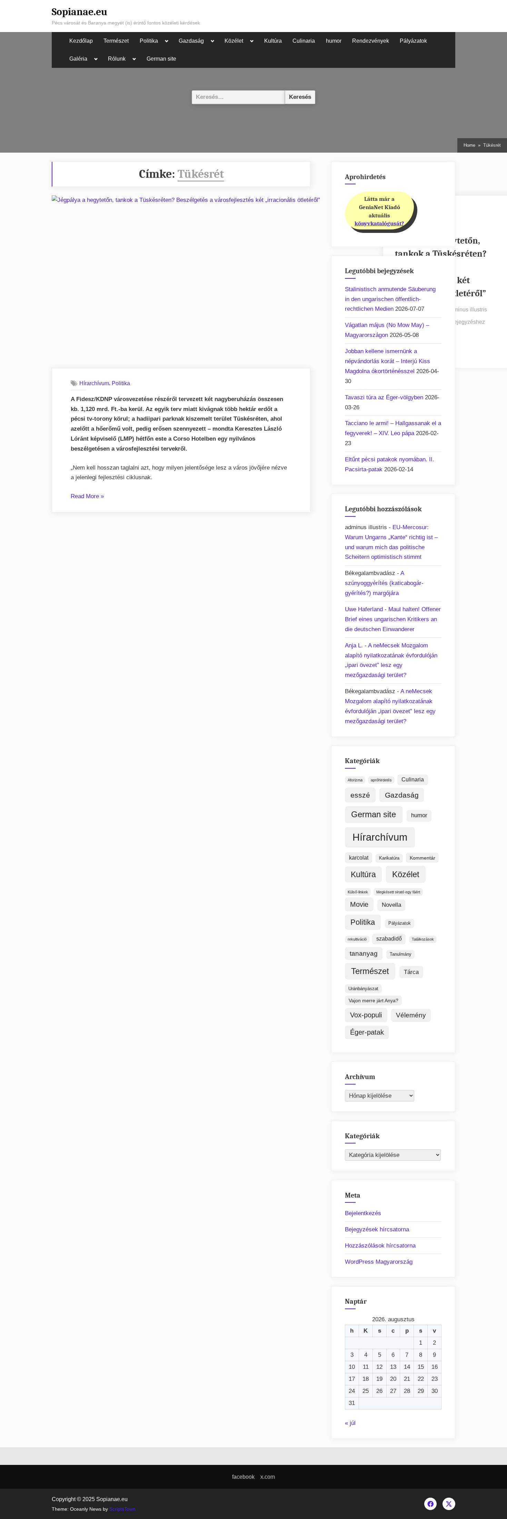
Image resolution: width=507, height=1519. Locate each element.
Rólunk (117, 59)
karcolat (358, 858)
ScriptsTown (122, 1509)
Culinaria (303, 41)
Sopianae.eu (79, 12)
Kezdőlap (81, 41)
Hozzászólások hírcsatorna (380, 1245)
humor (333, 41)
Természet (116, 41)
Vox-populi (366, 1015)
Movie (359, 904)
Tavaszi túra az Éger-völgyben (384, 397)
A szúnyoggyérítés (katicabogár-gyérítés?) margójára (384, 583)
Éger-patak (367, 1032)
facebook (243, 1477)
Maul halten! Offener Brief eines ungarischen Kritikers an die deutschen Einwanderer (393, 619)
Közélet (234, 41)
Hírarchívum (94, 383)
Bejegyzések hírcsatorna (377, 1229)
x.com (267, 1477)
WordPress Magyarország (378, 1262)
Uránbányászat (363, 988)
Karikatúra (389, 858)
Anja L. (354, 645)
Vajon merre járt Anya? (373, 1000)
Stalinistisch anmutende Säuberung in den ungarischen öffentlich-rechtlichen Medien (390, 299)
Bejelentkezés (363, 1213)
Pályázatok (413, 41)
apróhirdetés (381, 780)
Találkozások (423, 939)
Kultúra (273, 41)
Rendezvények (370, 41)
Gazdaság (191, 41)
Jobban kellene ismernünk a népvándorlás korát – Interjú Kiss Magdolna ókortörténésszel (387, 361)
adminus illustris (467, 309)
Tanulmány (400, 954)
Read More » (87, 497)
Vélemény (411, 1015)
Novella (391, 905)
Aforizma (355, 780)
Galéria (78, 59)
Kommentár (422, 858)
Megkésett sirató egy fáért (398, 892)
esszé (360, 795)
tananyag (364, 953)
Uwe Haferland (364, 609)
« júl (350, 1423)
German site (161, 59)
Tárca (411, 971)
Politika (149, 41)
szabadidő (389, 939)
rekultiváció (357, 939)
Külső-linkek (358, 892)
